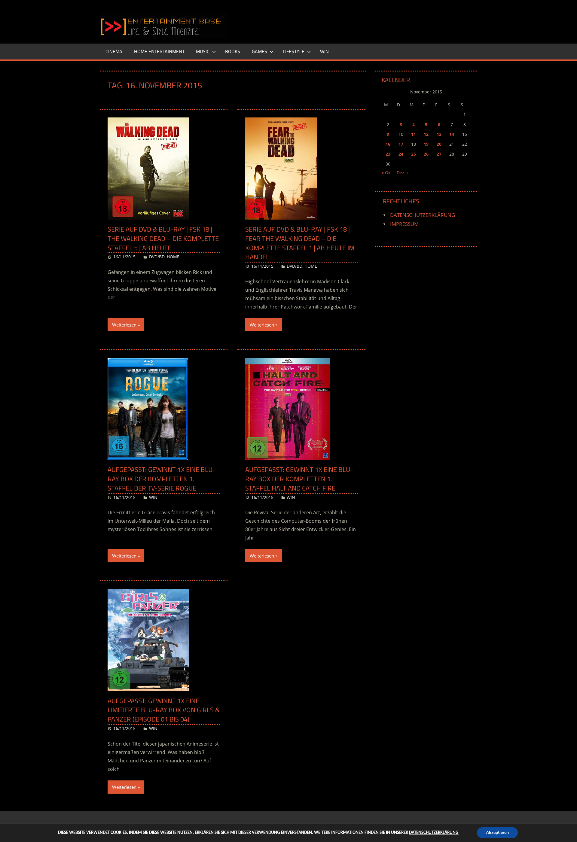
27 (439, 154)
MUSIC (202, 51)
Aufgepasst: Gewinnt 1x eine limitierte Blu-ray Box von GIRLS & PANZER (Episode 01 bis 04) (164, 710)
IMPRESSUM (404, 223)
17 (400, 144)
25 (413, 154)
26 (426, 154)
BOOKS (232, 51)
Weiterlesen (124, 325)
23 (388, 154)
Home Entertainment (159, 51)
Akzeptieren (497, 832)
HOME (173, 257)
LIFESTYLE (293, 51)
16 (388, 144)
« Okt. (387, 172)
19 (426, 144)
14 (451, 134)
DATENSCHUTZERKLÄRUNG (422, 214)
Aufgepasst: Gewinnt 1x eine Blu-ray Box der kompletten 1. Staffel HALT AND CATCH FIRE (299, 478)
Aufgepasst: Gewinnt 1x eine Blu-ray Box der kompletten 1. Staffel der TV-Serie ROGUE (161, 478)
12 (426, 134)
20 (439, 144)
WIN (324, 51)
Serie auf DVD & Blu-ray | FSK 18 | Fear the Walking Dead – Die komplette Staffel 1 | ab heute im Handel (299, 243)
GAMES (259, 51)
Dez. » (403, 172)
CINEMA (113, 51)
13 (439, 134)
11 (413, 134)
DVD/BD (157, 257)
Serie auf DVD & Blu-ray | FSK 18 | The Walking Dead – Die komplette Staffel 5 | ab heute (163, 238)
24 (400, 154)
